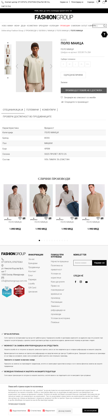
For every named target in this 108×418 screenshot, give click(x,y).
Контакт (32, 271)
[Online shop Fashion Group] (54, 17)
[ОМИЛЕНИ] (97, 3)
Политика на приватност (57, 267)
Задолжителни (19, 411)
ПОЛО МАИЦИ (63, 31)
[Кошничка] (104, 3)
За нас (31, 259)
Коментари (49, 109)
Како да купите (58, 282)
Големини (32, 109)
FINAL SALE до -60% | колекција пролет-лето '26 (53, 11)
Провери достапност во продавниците (27, 116)
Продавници (34, 267)
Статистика (36, 411)
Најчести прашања (59, 261)
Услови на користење (56, 276)
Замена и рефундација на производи (58, 310)
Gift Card (32, 288)
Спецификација (13, 109)
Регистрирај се (77, 2)
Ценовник (32, 292)
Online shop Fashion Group (12, 31)
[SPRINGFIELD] (7, 219)
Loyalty (31, 283)
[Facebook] (75, 282)
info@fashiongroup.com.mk (14, 281)
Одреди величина (73, 75)
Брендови (32, 263)
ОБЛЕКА (42, 31)
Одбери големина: (68, 59)
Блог (30, 275)
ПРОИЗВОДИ (31, 31)
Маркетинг (50, 411)
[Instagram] (81, 282)
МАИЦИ (51, 31)
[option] (54, 11)
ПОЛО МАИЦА (15, 222)
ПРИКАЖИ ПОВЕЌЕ (17, 404)
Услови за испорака (60, 318)
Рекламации (56, 302)
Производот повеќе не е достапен (84, 90)
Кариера (32, 279)
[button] (100, 26)
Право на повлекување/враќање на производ (57, 292)
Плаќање (55, 322)
